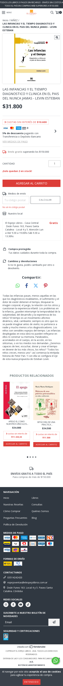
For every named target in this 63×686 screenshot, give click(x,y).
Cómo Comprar (11, 511)
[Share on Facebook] (27, 285)
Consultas (37, 504)
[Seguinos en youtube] (20, 604)
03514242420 (14, 577)
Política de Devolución (15, 524)
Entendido (31, 682)
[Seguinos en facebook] (13, 604)
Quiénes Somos (40, 511)
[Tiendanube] (31, 648)
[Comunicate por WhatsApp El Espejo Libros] (56, 660)
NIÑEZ (14, 20)
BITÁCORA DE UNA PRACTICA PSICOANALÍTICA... (46, 423)
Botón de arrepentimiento (31, 665)
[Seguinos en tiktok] (28, 604)
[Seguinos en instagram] (5, 604)
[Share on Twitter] (36, 285)
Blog (34, 517)
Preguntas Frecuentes (15, 517)
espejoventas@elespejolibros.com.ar (27, 582)
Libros (35, 497)
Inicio (5, 20)
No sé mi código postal (14, 207)
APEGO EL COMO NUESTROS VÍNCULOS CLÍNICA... (16, 422)
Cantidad (9, 163)
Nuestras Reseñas (13, 504)
